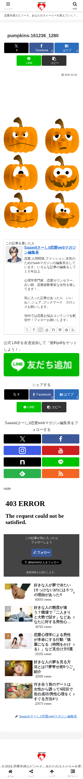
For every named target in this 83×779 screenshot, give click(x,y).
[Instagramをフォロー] (40, 330)
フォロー (43, 552)
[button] (54, 60)
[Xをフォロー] (27, 330)
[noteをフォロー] (53, 330)
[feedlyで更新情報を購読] (66, 330)
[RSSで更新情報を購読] (73, 330)
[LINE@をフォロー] (60, 330)
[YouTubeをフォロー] (47, 330)
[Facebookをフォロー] (34, 330)
